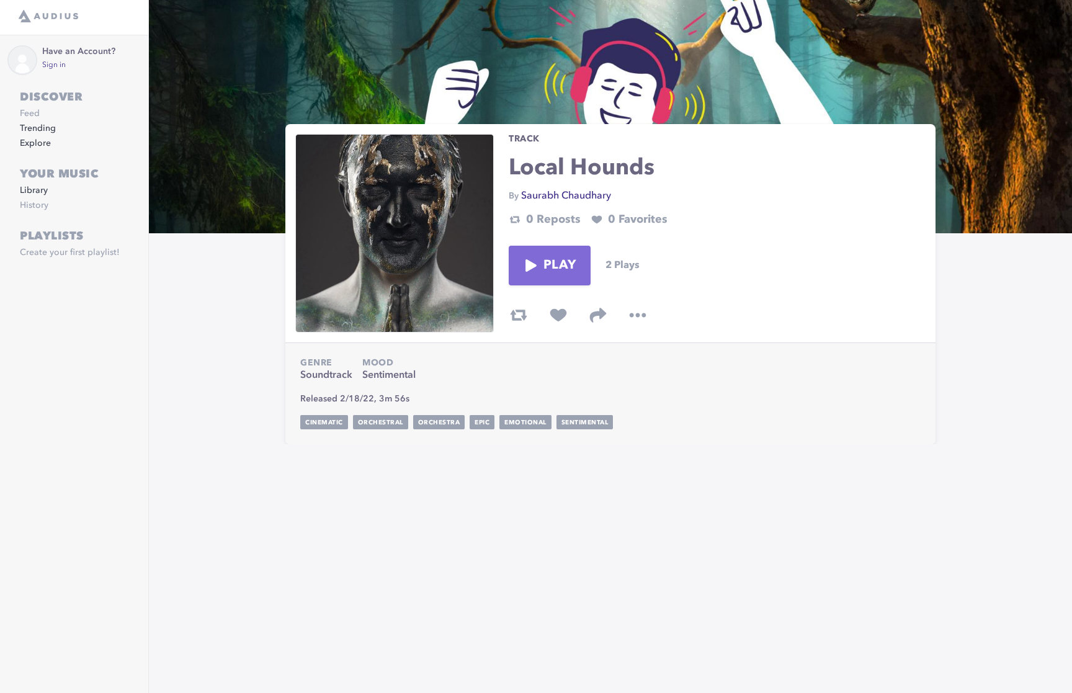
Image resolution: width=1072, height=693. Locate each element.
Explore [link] (35, 143)
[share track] (598, 315)
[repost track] (519, 315)
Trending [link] (38, 128)
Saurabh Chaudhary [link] (566, 196)
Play (559, 265)
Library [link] (34, 190)
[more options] (638, 315)
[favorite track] (558, 315)
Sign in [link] (54, 65)
